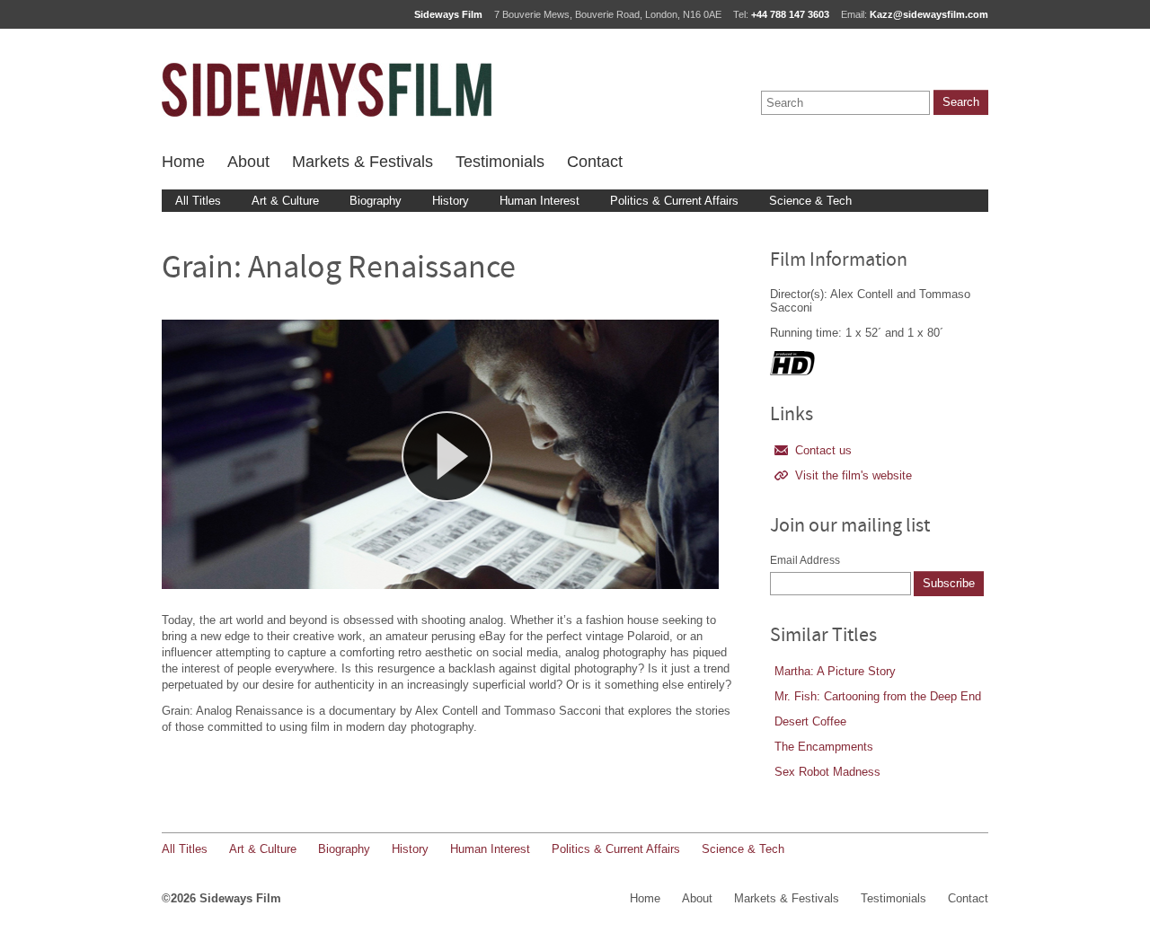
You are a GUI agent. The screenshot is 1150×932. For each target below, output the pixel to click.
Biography (375, 200)
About (248, 162)
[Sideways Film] (326, 90)
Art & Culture (285, 200)
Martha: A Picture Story (835, 671)
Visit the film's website (853, 475)
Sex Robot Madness (827, 771)
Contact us (823, 450)
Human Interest (539, 200)
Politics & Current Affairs (674, 200)
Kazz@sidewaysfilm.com (929, 14)
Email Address (805, 560)
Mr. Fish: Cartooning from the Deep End (877, 696)
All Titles (198, 200)
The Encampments (823, 746)
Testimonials (500, 162)
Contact (595, 162)
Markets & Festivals (362, 162)
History (450, 200)
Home (183, 162)
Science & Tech (810, 200)
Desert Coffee (810, 721)
